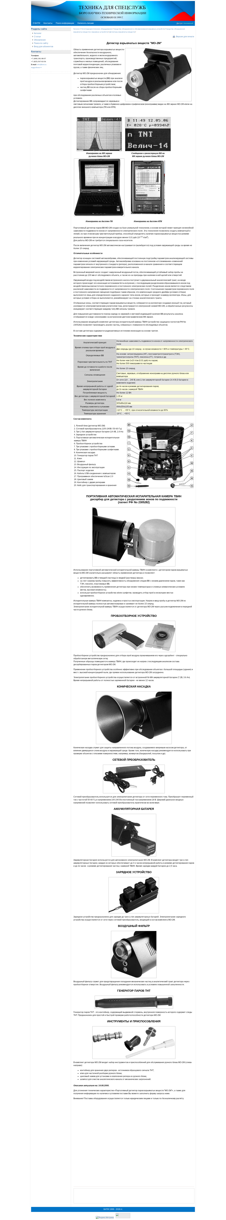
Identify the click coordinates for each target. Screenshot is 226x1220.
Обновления (40, 40)
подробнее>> (36, 67)
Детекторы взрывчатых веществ (122, 32)
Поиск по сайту (41, 43)
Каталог (37, 33)
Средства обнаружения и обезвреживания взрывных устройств (139, 29)
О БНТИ (36, 23)
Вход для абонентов (43, 46)
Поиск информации (65, 23)
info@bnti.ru (41, 64)
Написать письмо (85, 23)
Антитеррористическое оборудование (96, 29)
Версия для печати (185, 36)
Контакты (48, 23)
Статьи (37, 36)
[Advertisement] (134, 1195)
